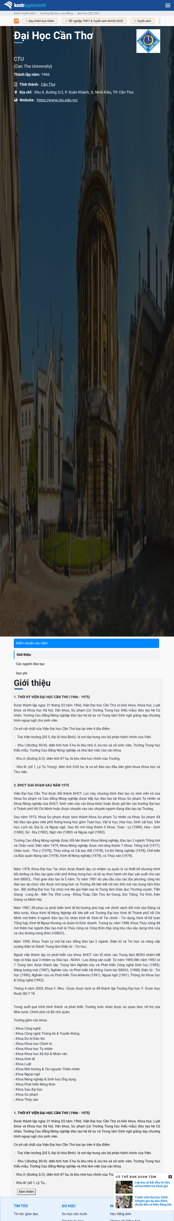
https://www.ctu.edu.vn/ (57, 100)
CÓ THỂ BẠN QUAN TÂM (136, 1176)
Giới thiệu (24, 655)
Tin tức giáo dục (26, 1214)
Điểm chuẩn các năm (32, 643)
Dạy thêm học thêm (41, 21)
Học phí (21, 673)
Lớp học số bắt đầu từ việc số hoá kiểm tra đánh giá (152, 1184)
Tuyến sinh (144, 21)
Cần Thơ (48, 84)
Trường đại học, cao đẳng (56, 13)
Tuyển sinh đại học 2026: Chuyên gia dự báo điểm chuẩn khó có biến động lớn (153, 1201)
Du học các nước (74, 1214)
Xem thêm (26, 1192)
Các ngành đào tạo (30, 664)
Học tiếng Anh (120, 1214)
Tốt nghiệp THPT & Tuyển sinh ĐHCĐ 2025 (95, 21)
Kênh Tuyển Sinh (24, 13)
